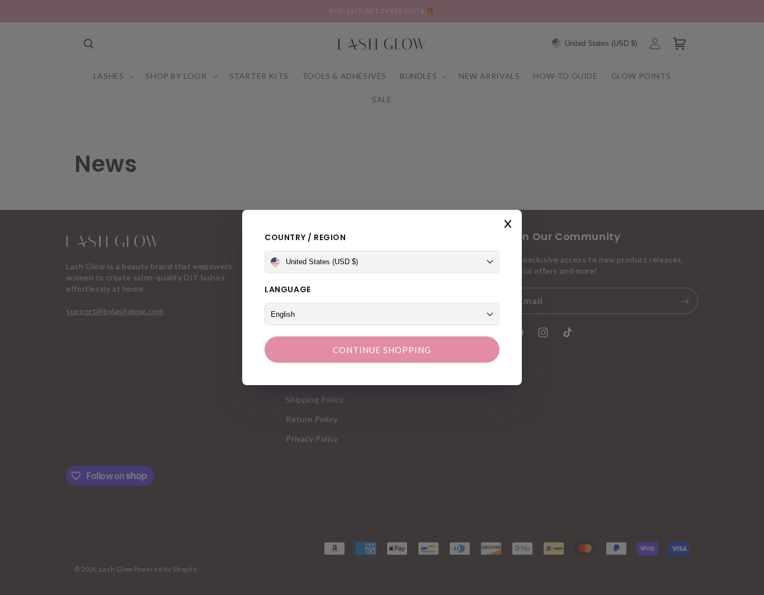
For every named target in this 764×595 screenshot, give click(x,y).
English (283, 314)
